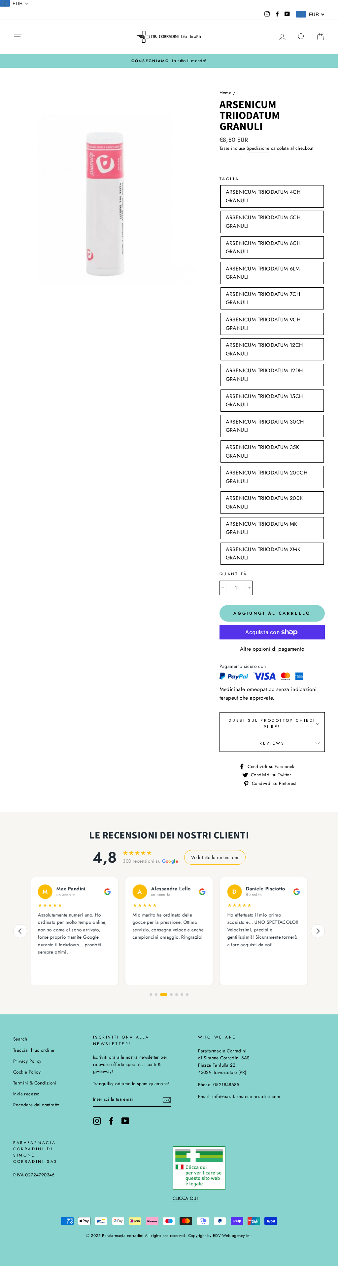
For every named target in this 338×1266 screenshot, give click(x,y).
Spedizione (258, 148)
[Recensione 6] (182, 994)
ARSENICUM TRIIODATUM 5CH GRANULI (263, 222)
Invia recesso (26, 1093)
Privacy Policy (27, 1061)
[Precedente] (20, 931)
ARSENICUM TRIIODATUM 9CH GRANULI (263, 324)
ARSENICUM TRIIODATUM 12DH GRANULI (264, 375)
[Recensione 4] (171, 994)
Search (20, 1039)
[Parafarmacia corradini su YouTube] (125, 1121)
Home (226, 92)
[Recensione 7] (187, 994)
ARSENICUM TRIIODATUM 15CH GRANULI (264, 400)
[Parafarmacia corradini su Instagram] (97, 1121)
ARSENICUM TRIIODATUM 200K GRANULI (264, 502)
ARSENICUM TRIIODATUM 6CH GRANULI (263, 247)
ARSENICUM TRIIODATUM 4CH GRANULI (263, 196)
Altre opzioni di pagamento (272, 649)
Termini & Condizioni (34, 1083)
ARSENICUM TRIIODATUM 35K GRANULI (262, 451)
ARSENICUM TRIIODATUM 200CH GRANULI (266, 477)
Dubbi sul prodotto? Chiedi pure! (272, 723)
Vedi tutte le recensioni (215, 857)
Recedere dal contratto (36, 1104)
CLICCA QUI (185, 1198)
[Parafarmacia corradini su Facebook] (111, 1121)
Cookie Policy (27, 1072)
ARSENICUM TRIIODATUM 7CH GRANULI (263, 298)
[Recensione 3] (163, 994)
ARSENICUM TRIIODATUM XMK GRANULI (263, 554)
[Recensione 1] (151, 994)
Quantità (234, 574)
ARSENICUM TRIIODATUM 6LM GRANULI (263, 273)
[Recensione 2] (156, 994)
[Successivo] (318, 931)
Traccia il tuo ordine (33, 1050)
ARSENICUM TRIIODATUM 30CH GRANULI (265, 426)
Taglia (229, 179)
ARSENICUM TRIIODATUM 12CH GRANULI (264, 349)
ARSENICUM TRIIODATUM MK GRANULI (261, 528)
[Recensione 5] (176, 994)
